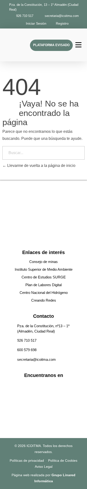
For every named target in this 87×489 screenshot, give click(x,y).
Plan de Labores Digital (43, 285)
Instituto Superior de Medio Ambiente (43, 269)
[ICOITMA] (16, 44)
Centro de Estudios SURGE (44, 277)
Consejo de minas (43, 262)
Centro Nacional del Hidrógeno (44, 293)
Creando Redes (43, 300)
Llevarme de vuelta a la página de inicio (40, 165)
